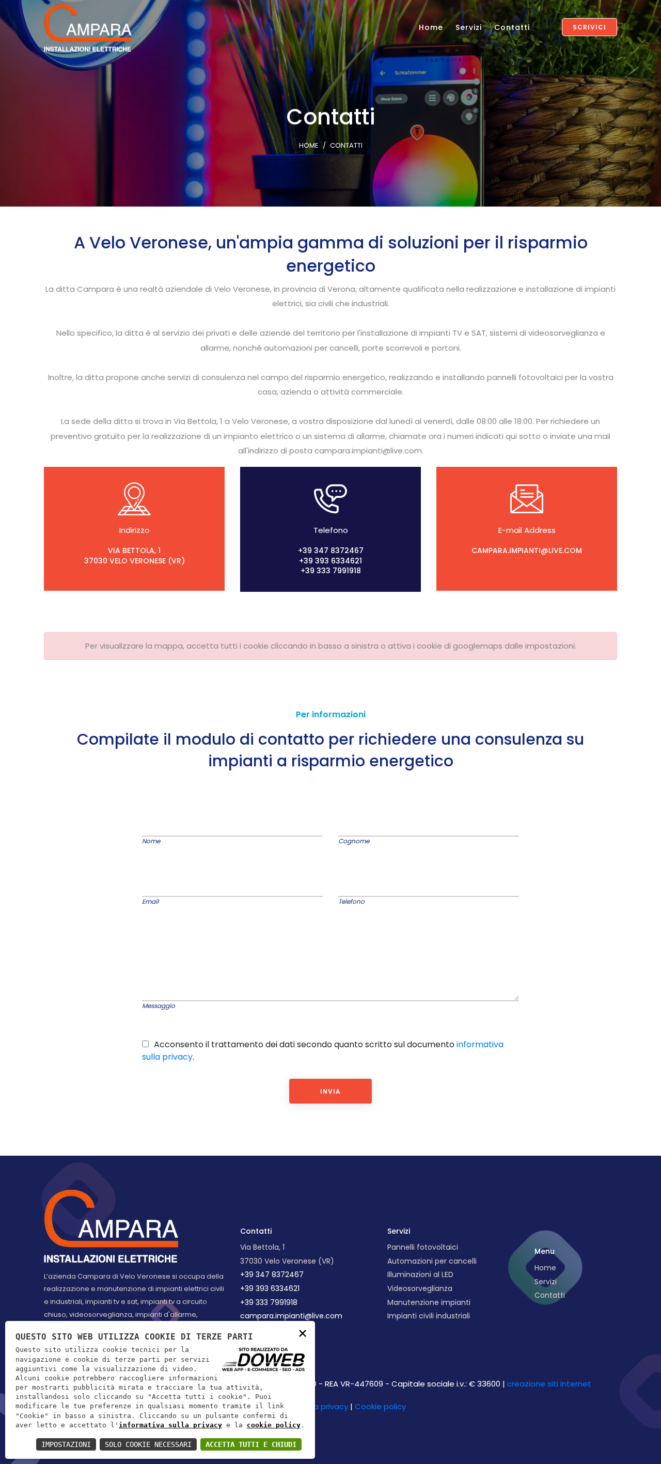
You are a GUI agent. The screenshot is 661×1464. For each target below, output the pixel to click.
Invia (330, 1091)
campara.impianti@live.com (526, 551)
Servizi (468, 27)
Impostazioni (66, 1444)
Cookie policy (380, 1406)
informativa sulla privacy (170, 1425)
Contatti (512, 27)
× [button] (302, 1333)
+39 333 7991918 (331, 570)
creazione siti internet (549, 1383)
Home (431, 27)
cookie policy (274, 1425)
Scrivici (589, 27)
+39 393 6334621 (330, 561)
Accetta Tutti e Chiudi (251, 1444)
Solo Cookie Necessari (148, 1444)
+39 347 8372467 (331, 550)
